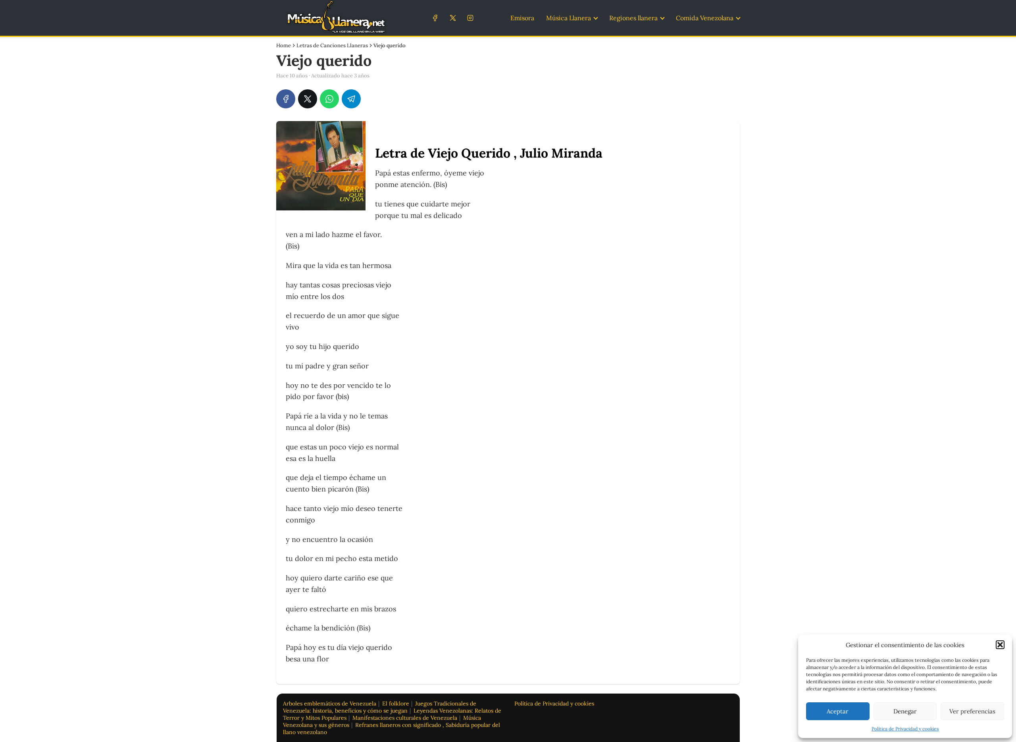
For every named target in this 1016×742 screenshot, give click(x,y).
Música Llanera (568, 18)
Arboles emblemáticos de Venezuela (329, 703)
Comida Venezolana (704, 18)
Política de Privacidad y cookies (905, 729)
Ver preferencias (972, 711)
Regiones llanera (633, 18)
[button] (1000, 645)
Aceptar (838, 711)
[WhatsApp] (329, 98)
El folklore (395, 703)
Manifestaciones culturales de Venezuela (404, 717)
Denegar (905, 711)
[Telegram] (351, 98)
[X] (452, 17)
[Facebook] (435, 17)
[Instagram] (470, 17)
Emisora (522, 18)
